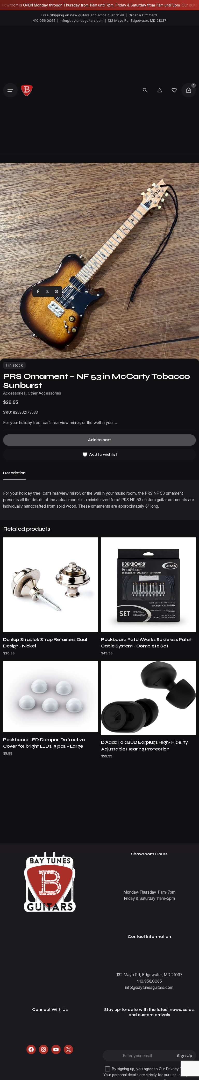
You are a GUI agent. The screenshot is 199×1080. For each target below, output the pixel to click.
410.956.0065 (44, 20)
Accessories (14, 393)
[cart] (188, 90)
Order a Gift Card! (143, 15)
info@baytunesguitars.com (81, 20)
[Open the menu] (10, 90)
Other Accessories (44, 393)
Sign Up (184, 1056)
